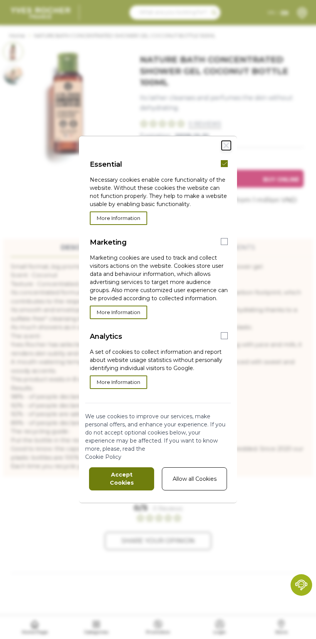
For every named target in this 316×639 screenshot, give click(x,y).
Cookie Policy (103, 456)
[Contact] (301, 585)
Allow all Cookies (195, 478)
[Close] (226, 145)
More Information (118, 218)
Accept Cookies (122, 478)
